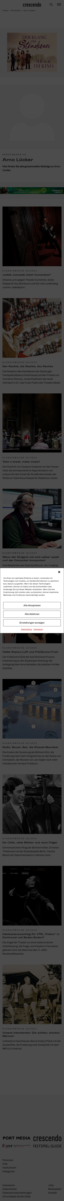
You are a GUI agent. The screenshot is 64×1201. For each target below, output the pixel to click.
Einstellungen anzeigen (32, 622)
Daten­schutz (26, 629)
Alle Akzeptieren (32, 605)
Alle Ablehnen (32, 614)
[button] (59, 572)
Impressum (38, 629)
